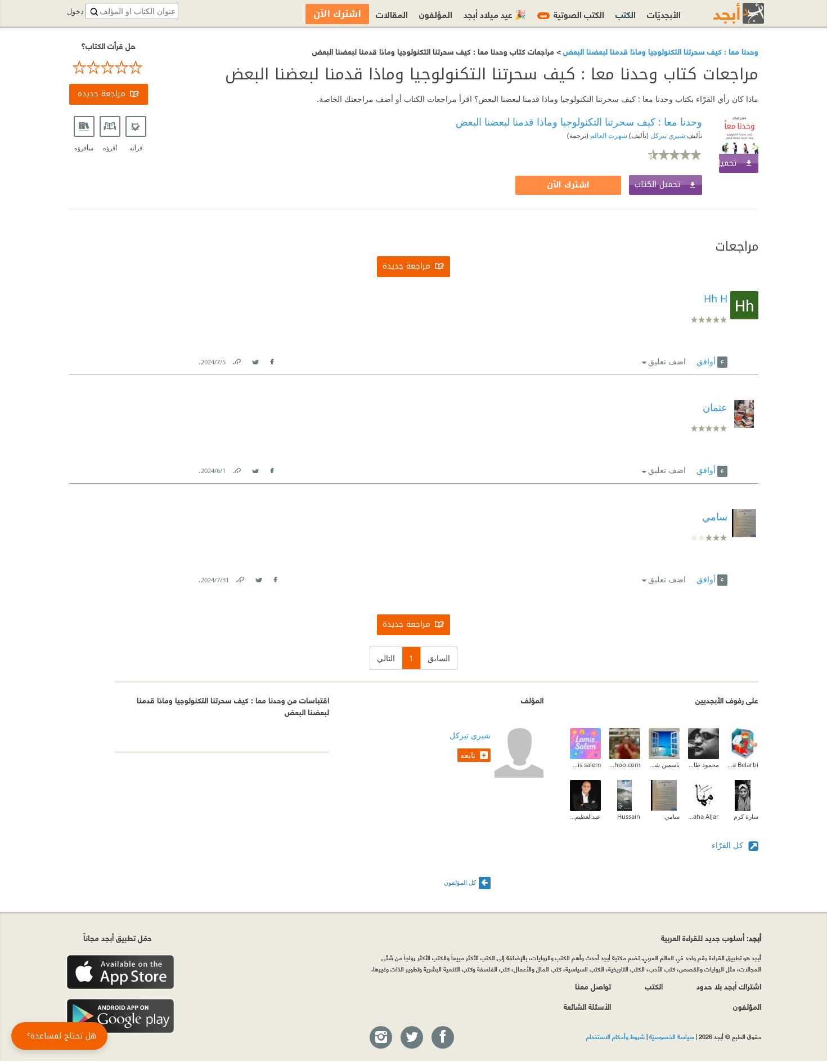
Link (236, 359)
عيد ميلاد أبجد (495, 14)
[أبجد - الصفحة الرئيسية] (724, 13)
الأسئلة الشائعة (587, 1006)
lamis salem (585, 764)
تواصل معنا (593, 986)
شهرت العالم (607, 135)
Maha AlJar (703, 816)
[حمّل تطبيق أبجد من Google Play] (120, 1016)
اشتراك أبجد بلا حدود (728, 986)
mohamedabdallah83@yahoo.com (624, 764)
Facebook (272, 359)
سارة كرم (746, 816)
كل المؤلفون (460, 882)
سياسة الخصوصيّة (671, 1036)
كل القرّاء (728, 845)
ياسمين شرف (664, 764)
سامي (672, 816)
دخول (75, 11)
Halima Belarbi (742, 764)
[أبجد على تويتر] (411, 1038)
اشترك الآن (568, 185)
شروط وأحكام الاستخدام (615, 1036)
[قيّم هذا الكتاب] (108, 67)
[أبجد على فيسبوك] (442, 1038)
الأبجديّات (664, 14)
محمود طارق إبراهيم (703, 764)
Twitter (255, 359)
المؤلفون (435, 14)
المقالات (392, 14)
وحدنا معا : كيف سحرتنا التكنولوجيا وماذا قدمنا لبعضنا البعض (659, 51)
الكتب (625, 14)
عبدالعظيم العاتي (585, 816)
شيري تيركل (667, 135)
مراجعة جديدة (101, 93)
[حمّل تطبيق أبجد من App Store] (120, 972)
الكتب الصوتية (572, 14)
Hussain (628, 816)
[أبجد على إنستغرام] (380, 1038)
